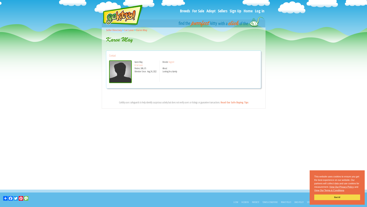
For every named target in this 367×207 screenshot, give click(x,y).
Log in (259, 11)
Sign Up (235, 11)
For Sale (198, 11)
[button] (345, 190)
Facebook (245, 202)
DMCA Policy (299, 202)
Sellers (222, 11)
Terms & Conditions (270, 202)
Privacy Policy (286, 202)
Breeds (185, 11)
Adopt (211, 11)
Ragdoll (171, 62)
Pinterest (255, 202)
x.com (236, 202)
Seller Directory (114, 30)
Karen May (141, 30)
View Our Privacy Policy (341, 187)
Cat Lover (129, 30)
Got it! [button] (337, 197)
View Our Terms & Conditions (329, 190)
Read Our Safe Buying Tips (234, 102)
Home (248, 11)
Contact (112, 55)
